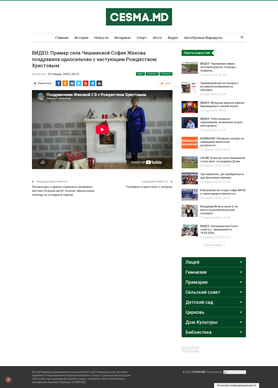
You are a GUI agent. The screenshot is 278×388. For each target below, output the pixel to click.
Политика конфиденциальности (236, 385)
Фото (157, 38)
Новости (101, 38)
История (81, 38)
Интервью (122, 38)
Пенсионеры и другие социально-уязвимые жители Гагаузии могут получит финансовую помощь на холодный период (63, 190)
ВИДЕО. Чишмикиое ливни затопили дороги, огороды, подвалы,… (218, 67)
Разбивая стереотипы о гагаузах (149, 187)
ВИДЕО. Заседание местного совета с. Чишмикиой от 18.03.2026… (219, 229)
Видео (173, 38)
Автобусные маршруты (203, 38)
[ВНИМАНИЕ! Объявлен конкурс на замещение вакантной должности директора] (190, 143)
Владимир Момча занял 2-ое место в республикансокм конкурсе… (219, 210)
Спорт (142, 38)
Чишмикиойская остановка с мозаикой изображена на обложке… (219, 86)
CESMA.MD (199, 371)
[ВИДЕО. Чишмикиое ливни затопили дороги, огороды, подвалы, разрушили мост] (190, 68)
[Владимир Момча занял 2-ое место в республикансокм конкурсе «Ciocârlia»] (190, 211)
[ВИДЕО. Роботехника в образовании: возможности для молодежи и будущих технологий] (190, 123)
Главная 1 (152, 74)
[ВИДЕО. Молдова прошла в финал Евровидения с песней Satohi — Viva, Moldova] (190, 107)
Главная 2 (166, 74)
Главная (61, 38)
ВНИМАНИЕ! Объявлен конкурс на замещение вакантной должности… (222, 142)
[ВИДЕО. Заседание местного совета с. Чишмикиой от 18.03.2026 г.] (190, 230)
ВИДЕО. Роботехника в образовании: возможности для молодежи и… (221, 122)
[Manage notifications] (8, 380)
